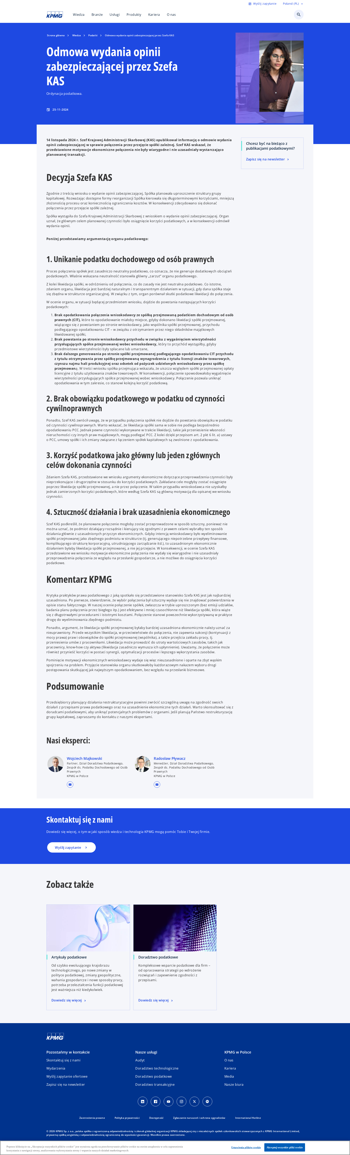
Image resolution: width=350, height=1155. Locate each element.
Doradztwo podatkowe (158, 957)
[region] (175, 1148)
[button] (70, 784)
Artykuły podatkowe (69, 957)
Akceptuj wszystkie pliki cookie (285, 1147)
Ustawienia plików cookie (246, 1147)
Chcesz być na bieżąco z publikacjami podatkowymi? (270, 146)
